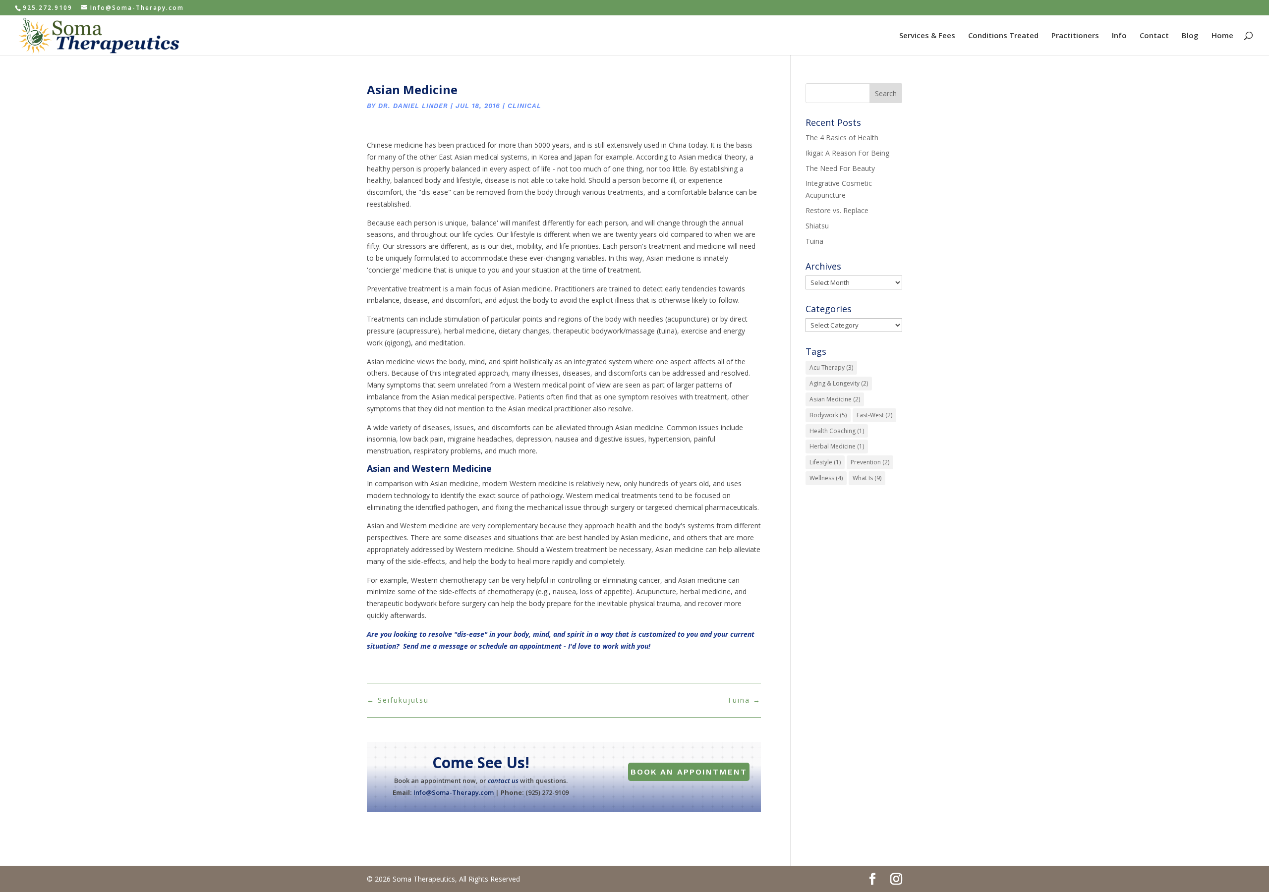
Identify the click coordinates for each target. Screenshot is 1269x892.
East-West (874, 415)
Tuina (814, 241)
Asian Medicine (834, 399)
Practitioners (1075, 36)
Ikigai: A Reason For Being (847, 153)
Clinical (524, 106)
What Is (867, 478)
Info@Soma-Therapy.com (453, 792)
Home (1222, 36)
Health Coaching (836, 431)
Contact (1154, 36)
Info (1119, 36)
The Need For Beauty (840, 168)
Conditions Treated (1003, 36)
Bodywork (828, 415)
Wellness (826, 478)
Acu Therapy (831, 367)
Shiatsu (817, 225)
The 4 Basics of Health (842, 137)
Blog (1190, 36)
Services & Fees (927, 36)
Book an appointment (689, 772)
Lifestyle (825, 462)
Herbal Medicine (836, 446)
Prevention (870, 462)
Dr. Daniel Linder (413, 106)
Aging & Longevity (838, 383)
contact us (503, 780)
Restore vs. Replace (837, 210)
